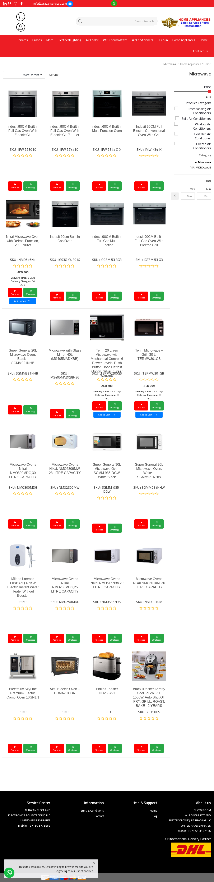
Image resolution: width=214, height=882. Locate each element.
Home (204, 40)
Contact (99, 816)
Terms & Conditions (91, 810)
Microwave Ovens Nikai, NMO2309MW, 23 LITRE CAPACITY (65, 469)
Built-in (163, 40)
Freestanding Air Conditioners (199, 111)
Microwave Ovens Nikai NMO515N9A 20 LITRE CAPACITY (107, 583)
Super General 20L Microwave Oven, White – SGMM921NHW (149, 471)
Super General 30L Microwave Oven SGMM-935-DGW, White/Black (107, 471)
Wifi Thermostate (115, 40)
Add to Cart (20, 301)
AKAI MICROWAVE (200, 167)
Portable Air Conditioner (202, 136)
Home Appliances (183, 40)
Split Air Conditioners (196, 118)
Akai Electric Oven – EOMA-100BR (65, 691)
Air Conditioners (142, 40)
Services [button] (22, 40)
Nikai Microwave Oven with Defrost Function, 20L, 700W (22, 241)
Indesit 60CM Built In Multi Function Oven (107, 129)
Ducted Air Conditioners (202, 146)
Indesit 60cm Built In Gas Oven (65, 239)
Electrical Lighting (69, 40)
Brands (37, 40)
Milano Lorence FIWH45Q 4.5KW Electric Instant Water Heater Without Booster (22, 587)
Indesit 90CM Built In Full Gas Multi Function (107, 241)
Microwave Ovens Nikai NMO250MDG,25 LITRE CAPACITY (65, 585)
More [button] (49, 40)
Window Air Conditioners (202, 126)
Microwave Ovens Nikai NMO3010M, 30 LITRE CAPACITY (149, 583)
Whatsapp (156, 188)
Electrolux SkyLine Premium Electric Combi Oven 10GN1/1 (22, 693)
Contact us (200, 51)
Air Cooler (92, 40)
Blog (154, 816)
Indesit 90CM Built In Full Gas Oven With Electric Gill (23, 131)
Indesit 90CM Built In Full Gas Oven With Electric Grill (149, 241)
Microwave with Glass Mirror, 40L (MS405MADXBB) (65, 355)
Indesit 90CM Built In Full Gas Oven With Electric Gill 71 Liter (65, 131)
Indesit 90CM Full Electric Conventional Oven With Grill (149, 131)
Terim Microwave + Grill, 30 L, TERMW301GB (149, 355)
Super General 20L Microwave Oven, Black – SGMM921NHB (23, 357)
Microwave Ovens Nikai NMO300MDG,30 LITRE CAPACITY (23, 471)
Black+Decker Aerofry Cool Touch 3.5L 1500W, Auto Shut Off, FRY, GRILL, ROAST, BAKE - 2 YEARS (149, 697)
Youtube (141, 188)
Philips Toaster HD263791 (107, 691)
